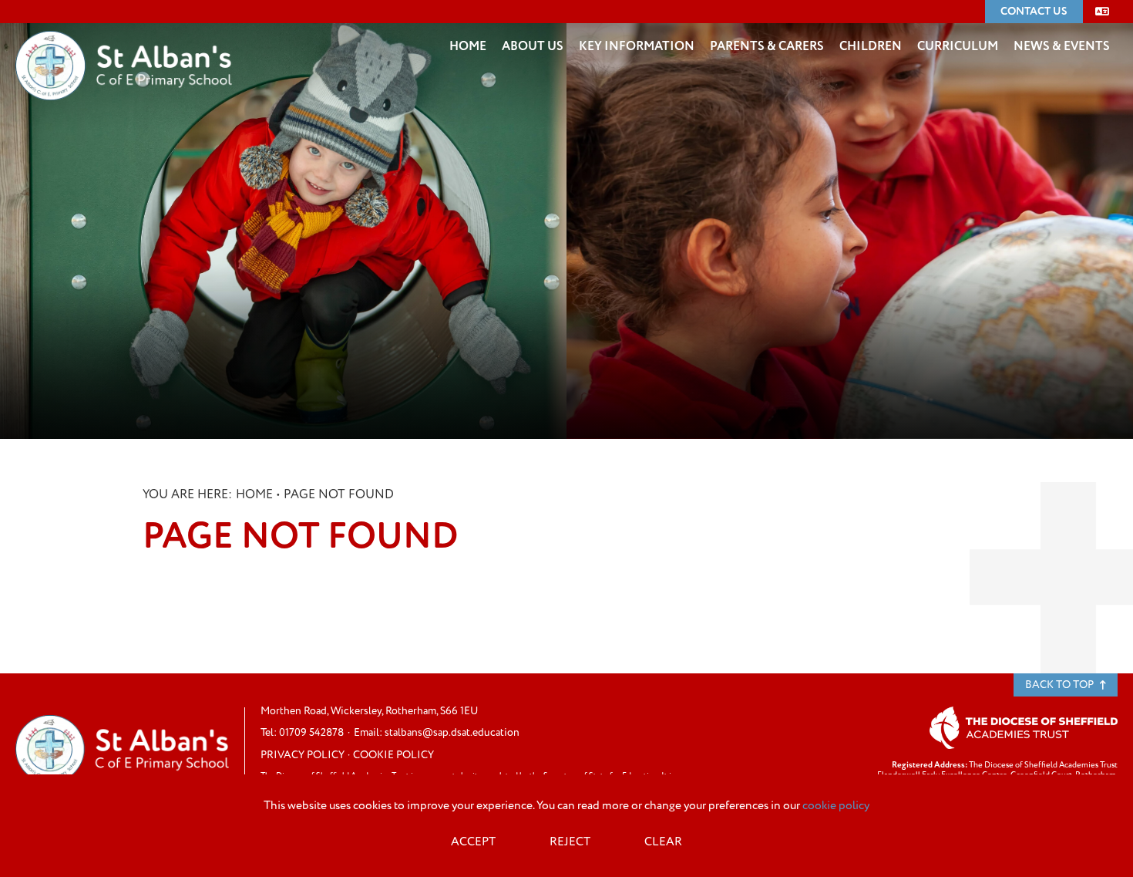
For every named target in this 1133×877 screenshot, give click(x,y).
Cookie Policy (393, 754)
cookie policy (835, 805)
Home (254, 494)
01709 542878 (311, 732)
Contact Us (1033, 11)
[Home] (123, 42)
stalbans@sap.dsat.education (452, 732)
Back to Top (1060, 684)
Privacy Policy (303, 754)
